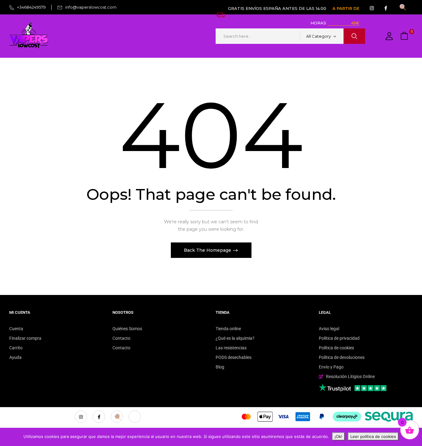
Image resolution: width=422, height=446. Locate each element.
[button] (405, 36)
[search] (354, 36)
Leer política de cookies (373, 436)
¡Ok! (338, 436)
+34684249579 (31, 7)
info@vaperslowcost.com (90, 7)
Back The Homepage (208, 250)
